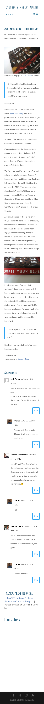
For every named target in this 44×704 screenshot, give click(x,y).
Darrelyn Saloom (18, 454)
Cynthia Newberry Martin (16, 35)
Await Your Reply (16, 113)
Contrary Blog (23, 359)
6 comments (33, 38)
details (19, 38)
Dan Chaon (27, 75)
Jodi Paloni (15, 379)
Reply (36, 411)
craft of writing (10, 38)
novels (24, 38)
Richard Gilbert (17, 526)
